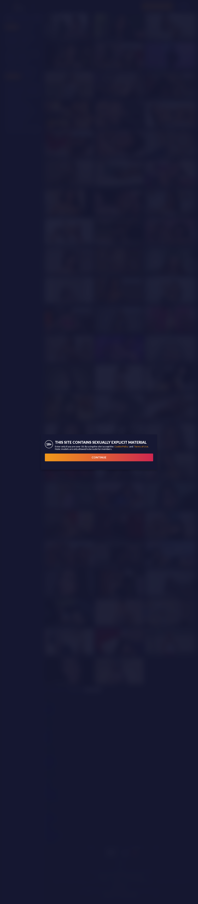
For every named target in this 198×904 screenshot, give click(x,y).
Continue (99, 457)
